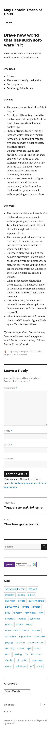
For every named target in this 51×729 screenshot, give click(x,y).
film (41, 612)
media (8, 624)
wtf (31, 666)
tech (16, 354)
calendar (10, 600)
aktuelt (33, 589)
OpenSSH (39, 636)
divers (25, 606)
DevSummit (12, 606)
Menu (9, 22)
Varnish (9, 660)
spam (20, 648)
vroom (8, 666)
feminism (30, 612)
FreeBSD (10, 618)
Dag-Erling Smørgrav (18, 351)
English (7, 354)
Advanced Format (15, 589)
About (7, 711)
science (20, 642)
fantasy (17, 612)
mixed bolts (12, 630)
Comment (10, 388)
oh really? (10, 636)
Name (8, 431)
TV (26, 654)
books (21, 595)
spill (29, 648)
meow (19, 624)
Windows (23, 354)
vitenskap (37, 660)
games (22, 618)
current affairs (36, 600)
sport (38, 648)
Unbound (36, 654)
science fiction (36, 642)
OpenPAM (25, 636)
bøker (31, 595)
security (9, 648)
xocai (39, 666)
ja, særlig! (34, 618)
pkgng (9, 642)
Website (9, 459)
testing (18, 654)
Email (8, 445)
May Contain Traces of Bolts (16, 720)
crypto (22, 600)
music (25, 630)
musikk (36, 630)
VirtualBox (22, 660)
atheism (9, 595)
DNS (7, 612)
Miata (29, 624)
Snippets (9, 704)
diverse (36, 606)
